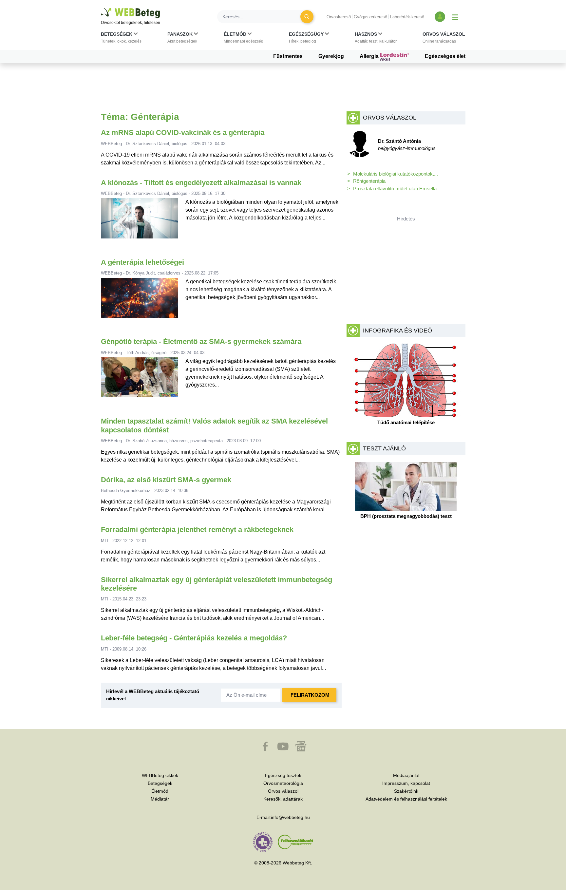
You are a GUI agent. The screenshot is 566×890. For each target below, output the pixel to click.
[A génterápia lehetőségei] (139, 300)
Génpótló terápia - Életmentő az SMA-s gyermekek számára (201, 341)
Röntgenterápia (369, 181)
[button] (121, 39)
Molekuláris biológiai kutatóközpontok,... (395, 174)
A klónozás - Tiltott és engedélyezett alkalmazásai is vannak (201, 183)
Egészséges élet (445, 56)
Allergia (370, 56)
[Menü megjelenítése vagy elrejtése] (455, 16)
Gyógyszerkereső (370, 16)
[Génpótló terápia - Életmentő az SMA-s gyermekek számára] (139, 380)
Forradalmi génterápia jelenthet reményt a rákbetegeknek (197, 529)
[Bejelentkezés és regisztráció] (440, 16)
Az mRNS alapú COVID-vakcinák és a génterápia (182, 132)
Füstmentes (288, 56)
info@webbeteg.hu (290, 817)
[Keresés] (306, 16)
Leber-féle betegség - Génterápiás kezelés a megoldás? (194, 638)
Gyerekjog (331, 56)
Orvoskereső (339, 16)
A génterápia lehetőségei (142, 262)
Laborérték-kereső (407, 16)
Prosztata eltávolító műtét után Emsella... (397, 188)
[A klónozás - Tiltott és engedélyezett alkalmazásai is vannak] (139, 221)
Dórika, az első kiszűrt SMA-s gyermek (166, 480)
